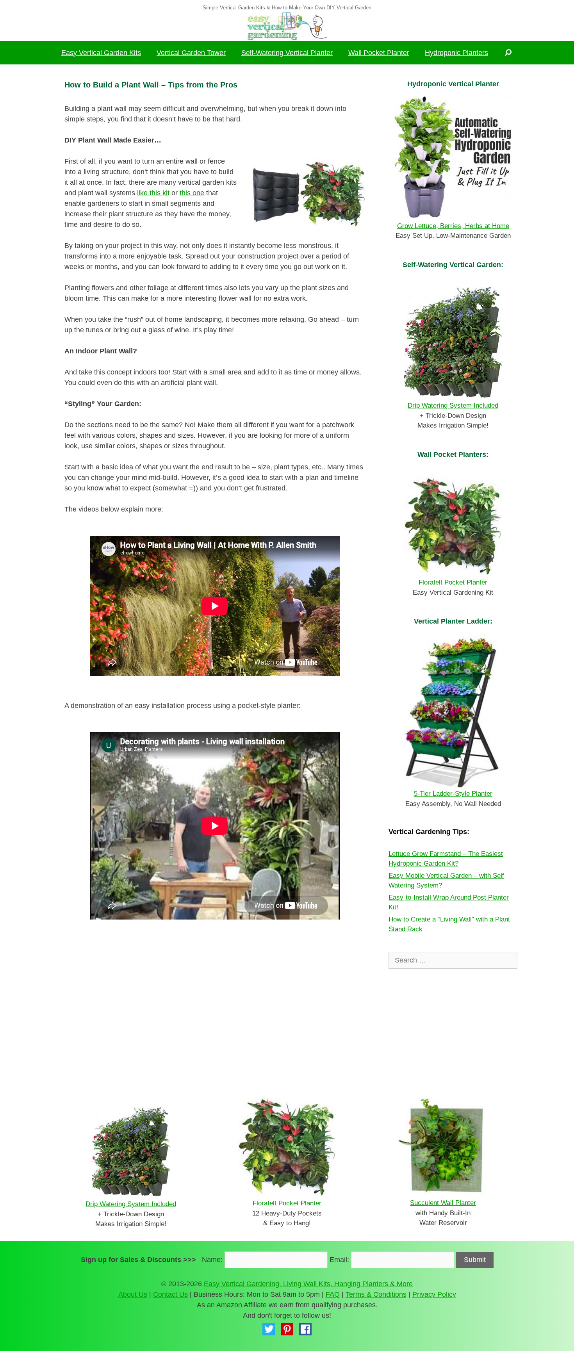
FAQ (333, 1294)
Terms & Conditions (376, 1294)
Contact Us (170, 1294)
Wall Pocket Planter (378, 53)
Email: (339, 1260)
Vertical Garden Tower (191, 53)
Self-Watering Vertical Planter (287, 53)
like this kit (153, 193)
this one (192, 193)
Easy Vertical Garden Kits (101, 53)
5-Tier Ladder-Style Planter (453, 793)
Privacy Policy (434, 1294)
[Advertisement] (214, 1009)
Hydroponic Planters (456, 53)
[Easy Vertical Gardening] (287, 26)
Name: (212, 1260)
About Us (132, 1294)
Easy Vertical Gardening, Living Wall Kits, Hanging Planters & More (308, 1284)
